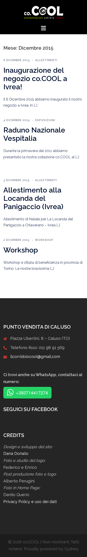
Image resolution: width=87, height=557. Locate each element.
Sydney (71, 548)
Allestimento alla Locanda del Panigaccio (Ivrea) (33, 198)
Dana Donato (15, 453)
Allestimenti (46, 60)
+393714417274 (32, 392)
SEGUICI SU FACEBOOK (30, 409)
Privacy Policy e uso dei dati (30, 501)
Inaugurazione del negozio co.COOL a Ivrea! (35, 78)
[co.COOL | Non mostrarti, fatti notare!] (43, 12)
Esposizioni (45, 120)
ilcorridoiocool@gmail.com (35, 356)
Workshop (44, 240)
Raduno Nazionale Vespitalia (34, 134)
